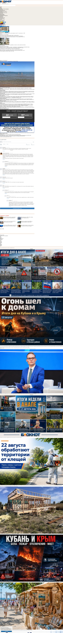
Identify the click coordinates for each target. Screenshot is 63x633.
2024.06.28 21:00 (13, 196)
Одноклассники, (29, 132)
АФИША (1, 8)
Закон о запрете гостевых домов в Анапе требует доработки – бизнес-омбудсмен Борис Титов (12, 36)
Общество (1, 60)
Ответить (4, 159)
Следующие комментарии (17, 208)
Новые (1, 144)
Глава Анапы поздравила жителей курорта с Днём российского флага (13, 346)
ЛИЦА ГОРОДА (2, 14)
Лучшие (4, 144)
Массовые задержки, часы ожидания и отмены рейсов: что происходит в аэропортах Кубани (31, 346)
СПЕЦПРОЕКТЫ (2, 18)
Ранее (7, 144)
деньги (7, 136)
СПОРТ (1, 19)
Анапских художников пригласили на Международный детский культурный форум (32, 485)
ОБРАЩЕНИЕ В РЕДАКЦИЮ (4, 15)
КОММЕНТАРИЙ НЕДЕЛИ (3, 11)
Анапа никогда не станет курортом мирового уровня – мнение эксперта (9, 35)
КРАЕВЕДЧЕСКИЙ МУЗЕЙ (3, 12)
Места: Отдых (9, 136)
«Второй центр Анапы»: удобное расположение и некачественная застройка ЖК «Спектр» (11, 47)
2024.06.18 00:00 (6, 185)
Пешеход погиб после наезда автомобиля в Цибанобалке (35, 345)
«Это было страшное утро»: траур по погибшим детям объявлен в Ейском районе (50, 346)
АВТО (0, 7)
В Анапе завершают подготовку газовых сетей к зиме (47, 345)
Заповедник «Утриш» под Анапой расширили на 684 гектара (8, 134)
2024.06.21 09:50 (7, 168)
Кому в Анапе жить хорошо (3, 37)
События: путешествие (3, 136)
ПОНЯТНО (6, 631)
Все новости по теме (2, 34)
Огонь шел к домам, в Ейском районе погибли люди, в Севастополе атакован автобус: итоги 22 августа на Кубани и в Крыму (14, 345)
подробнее (6, 235)
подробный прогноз (2, 235)
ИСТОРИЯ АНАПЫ (2, 10)
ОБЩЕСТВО (1, 16)
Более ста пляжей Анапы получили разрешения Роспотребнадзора (49, 485)
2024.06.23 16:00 (12, 190)
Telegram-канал (18, 132)
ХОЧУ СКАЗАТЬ (2, 20)
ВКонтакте (32, 132)
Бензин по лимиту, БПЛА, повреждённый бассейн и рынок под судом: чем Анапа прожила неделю (11, 437)
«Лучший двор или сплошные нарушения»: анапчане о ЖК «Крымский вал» (10, 48)
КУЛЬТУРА (1, 13)
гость (9, 190)
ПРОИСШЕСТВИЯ (2, 17)
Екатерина (10, 196)
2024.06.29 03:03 (8, 147)
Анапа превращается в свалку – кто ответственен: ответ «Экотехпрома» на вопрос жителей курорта (13, 135)
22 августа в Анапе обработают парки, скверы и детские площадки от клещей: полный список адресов (11, 485)
